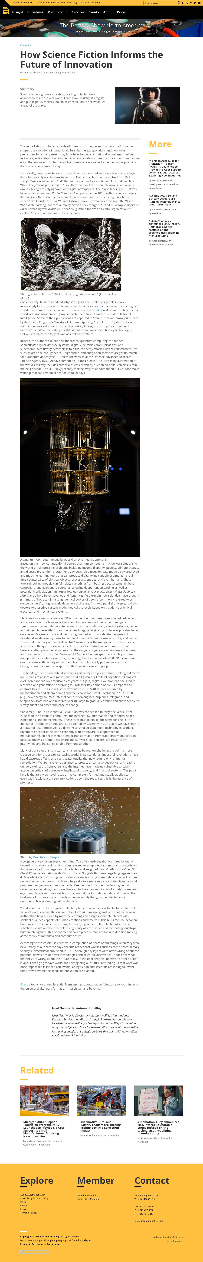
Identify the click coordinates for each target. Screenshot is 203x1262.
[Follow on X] (186, 2)
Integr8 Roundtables (91, 2)
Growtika (39, 857)
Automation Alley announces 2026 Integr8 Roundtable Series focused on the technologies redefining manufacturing (164, 228)
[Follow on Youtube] (199, 2)
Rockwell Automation (164, 209)
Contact (24, 1201)
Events (94, 12)
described (92, 310)
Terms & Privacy (28, 1212)
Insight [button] (17, 12)
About (108, 12)
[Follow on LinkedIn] (195, 2)
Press (23, 1209)
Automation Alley (162, 240)
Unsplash (56, 857)
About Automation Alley (32, 1194)
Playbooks (167, 244)
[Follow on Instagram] (190, 2)
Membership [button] (57, 12)
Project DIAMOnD (22, 2)
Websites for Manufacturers (168, 1237)
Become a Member (87, 1195)
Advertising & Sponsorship (34, 1198)
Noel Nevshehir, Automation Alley (41, 72)
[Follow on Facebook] (182, 2)
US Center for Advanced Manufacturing (56, 2)
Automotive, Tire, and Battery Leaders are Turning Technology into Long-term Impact (164, 200)
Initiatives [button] (35, 12)
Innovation (26, 45)
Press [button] (121, 12)
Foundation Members (88, 1199)
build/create (176, 1241)
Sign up (25, 984)
